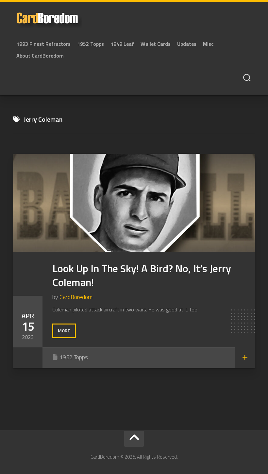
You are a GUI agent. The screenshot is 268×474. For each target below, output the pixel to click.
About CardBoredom (40, 55)
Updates (186, 44)
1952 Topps (90, 44)
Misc (208, 44)
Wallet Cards (156, 44)
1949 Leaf (122, 44)
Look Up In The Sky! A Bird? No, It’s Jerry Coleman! (141, 275)
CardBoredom (75, 296)
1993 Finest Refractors (43, 44)
